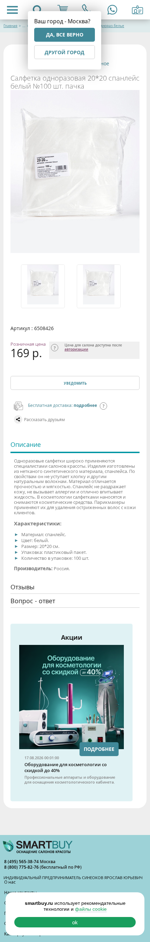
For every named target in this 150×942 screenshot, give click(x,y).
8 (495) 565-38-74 (22, 862)
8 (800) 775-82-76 (22, 867)
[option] (47, 286)
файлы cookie (91, 909)
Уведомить (75, 383)
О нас (10, 882)
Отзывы (22, 587)
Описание (25, 444)
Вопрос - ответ (32, 601)
